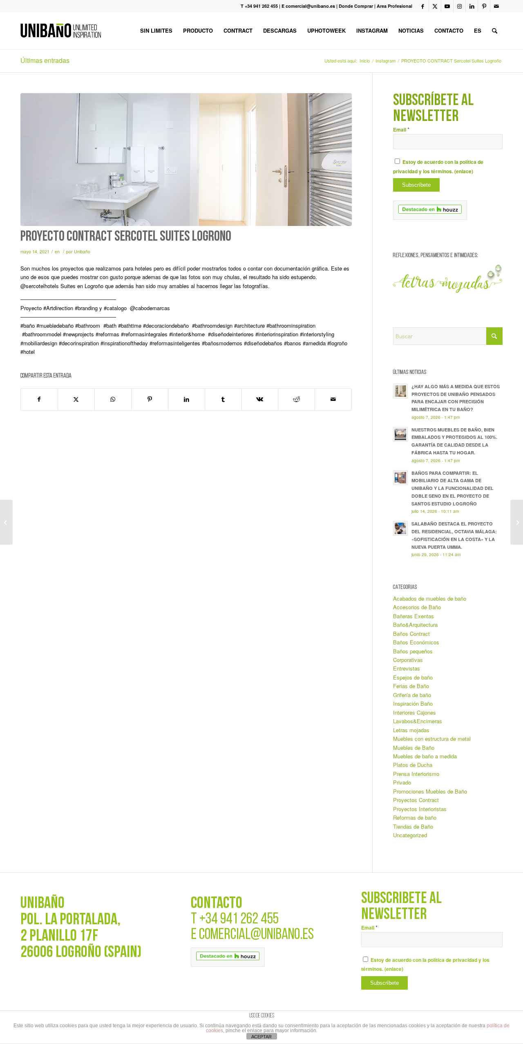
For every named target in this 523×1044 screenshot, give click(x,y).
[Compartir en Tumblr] (223, 399)
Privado (402, 782)
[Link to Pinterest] (484, 6)
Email (401, 129)
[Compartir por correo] (333, 399)
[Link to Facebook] (423, 6)
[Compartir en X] (76, 399)
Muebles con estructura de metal (432, 738)
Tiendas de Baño (413, 826)
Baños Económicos (416, 642)
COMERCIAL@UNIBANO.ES (256, 935)
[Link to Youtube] (447, 6)
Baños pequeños (413, 651)
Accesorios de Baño (417, 607)
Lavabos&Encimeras (417, 721)
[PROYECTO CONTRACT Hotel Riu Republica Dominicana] (516, 522)
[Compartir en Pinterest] (150, 399)
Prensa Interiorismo (416, 774)
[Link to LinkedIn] (472, 6)
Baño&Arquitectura (415, 624)
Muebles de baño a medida (425, 756)
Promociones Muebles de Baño (430, 791)
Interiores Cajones (414, 712)
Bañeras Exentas (413, 616)
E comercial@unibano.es (308, 6)
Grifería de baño (412, 695)
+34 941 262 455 (239, 920)
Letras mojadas (411, 730)
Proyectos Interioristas (420, 809)
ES (477, 30)
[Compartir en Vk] (260, 399)
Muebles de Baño (413, 747)
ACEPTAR (261, 1036)
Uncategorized (410, 835)
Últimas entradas (44, 60)
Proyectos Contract (416, 800)
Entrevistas (406, 668)
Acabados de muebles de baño (429, 598)
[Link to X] (435, 6)
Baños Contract (411, 633)
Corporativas (408, 660)
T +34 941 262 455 (259, 6)
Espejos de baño (413, 677)
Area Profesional (394, 6)
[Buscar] (495, 30)
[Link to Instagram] (459, 6)
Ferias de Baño (411, 686)
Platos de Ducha (412, 765)
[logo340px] (60, 30)
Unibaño (82, 251)
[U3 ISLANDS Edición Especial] (6, 522)
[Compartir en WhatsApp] (113, 399)
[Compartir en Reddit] (296, 399)
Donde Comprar (356, 6)
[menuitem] (156, 30)
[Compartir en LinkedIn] (186, 399)
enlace (464, 171)
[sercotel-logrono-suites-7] (186, 159)
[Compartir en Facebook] (39, 399)
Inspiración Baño (413, 703)
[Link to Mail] (496, 6)
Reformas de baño (414, 817)
